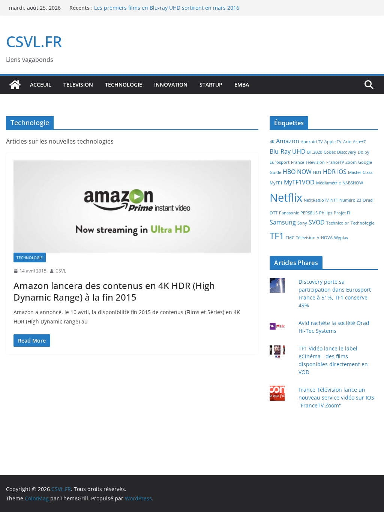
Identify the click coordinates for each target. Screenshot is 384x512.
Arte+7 (359, 141)
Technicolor (337, 223)
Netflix (286, 197)
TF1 (277, 235)
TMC (290, 237)
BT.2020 (314, 152)
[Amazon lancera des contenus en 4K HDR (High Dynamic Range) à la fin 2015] (132, 206)
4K (272, 141)
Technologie (123, 84)
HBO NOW (297, 172)
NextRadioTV (316, 200)
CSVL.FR (34, 41)
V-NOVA (325, 237)
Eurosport (280, 162)
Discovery (346, 152)
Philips (325, 213)
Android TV (312, 141)
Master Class (360, 172)
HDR (329, 172)
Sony (302, 223)
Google (365, 162)
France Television (308, 162)
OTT (274, 213)
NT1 (334, 200)
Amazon (287, 141)
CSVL (61, 271)
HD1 (317, 172)
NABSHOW (352, 183)
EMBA (241, 84)
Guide (275, 172)
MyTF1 (276, 183)
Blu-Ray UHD (288, 151)
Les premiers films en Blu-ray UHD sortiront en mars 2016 (166, 7)
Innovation (171, 84)
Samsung (283, 222)
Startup (211, 84)
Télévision (78, 84)
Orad (368, 200)
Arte (347, 141)
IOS (341, 172)
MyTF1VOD (299, 182)
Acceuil (40, 84)
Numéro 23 (350, 200)
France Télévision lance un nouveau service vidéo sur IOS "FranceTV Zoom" (336, 397)
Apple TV (333, 141)
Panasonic (289, 213)
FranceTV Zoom (341, 162)
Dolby (363, 152)
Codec (330, 152)
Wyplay (341, 237)
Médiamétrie (328, 183)
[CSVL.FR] (15, 85)
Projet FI (342, 213)
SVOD (317, 222)
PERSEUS (309, 213)
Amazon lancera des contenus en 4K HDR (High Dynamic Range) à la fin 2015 (114, 291)
